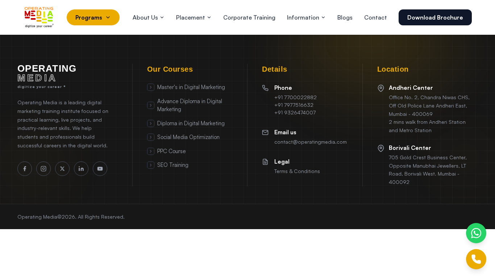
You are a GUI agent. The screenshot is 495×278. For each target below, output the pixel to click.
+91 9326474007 (295, 112)
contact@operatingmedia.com (310, 142)
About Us (145, 17)
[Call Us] (476, 259)
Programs (88, 17)
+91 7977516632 (293, 105)
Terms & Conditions (297, 171)
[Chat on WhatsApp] (476, 233)
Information (303, 17)
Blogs (345, 17)
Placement (190, 17)
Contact (375, 17)
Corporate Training (249, 17)
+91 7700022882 (295, 97)
